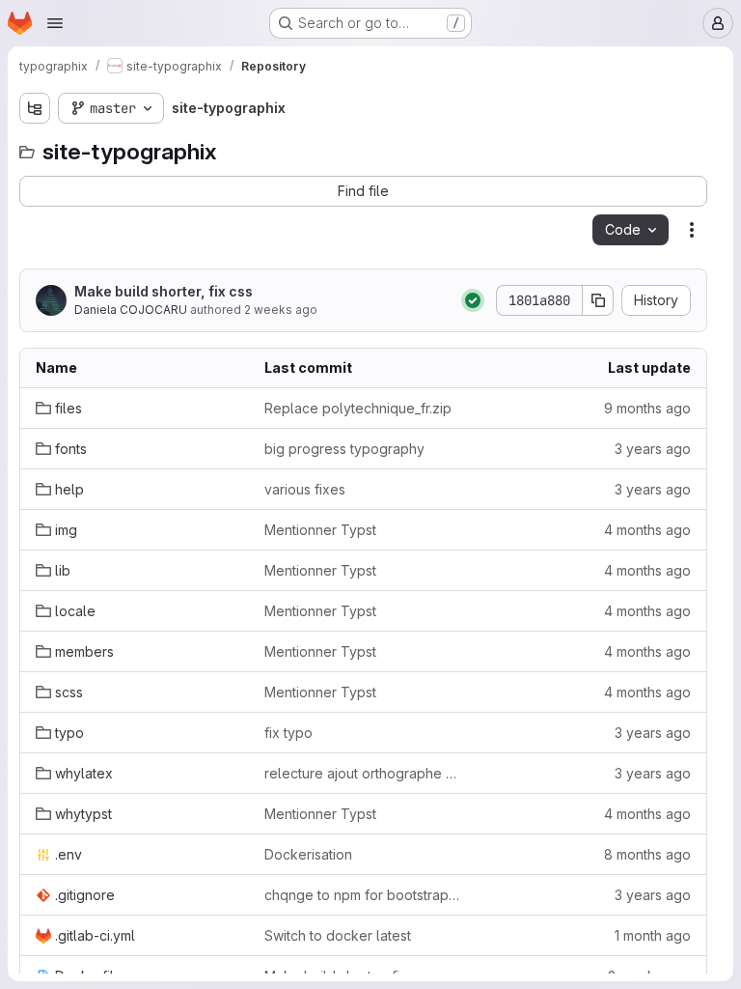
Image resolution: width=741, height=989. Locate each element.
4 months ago (647, 530)
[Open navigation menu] (55, 23)
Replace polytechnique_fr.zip (358, 408)
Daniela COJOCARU (130, 309)
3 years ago (653, 448)
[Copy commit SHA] (598, 300)
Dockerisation (308, 854)
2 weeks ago (280, 309)
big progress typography (344, 448)
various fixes (304, 489)
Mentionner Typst (320, 530)
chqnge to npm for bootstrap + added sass (363, 895)
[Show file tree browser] (34, 108)
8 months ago (647, 854)
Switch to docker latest (337, 935)
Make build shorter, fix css (163, 291)
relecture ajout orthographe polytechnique (363, 773)
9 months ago (647, 408)
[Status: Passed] (472, 300)
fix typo (288, 732)
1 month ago (653, 935)
